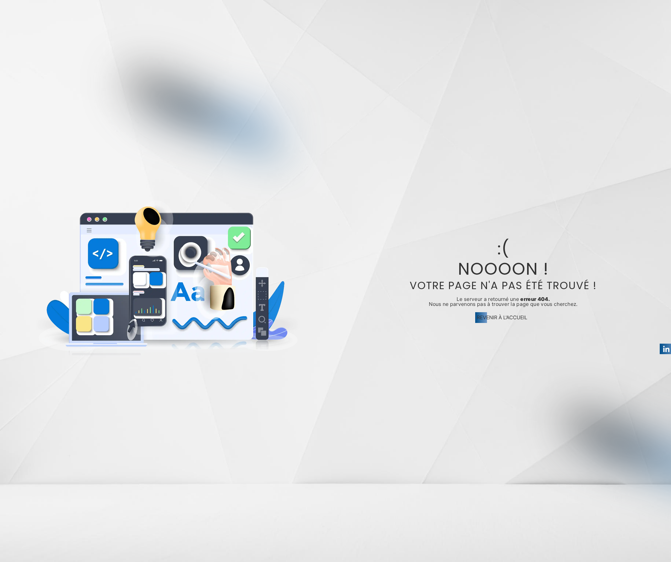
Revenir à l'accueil (502, 317)
